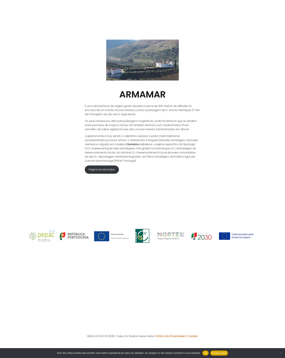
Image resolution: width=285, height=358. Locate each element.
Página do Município (102, 169)
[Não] (281, 353)
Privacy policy (219, 353)
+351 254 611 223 (168, 308)
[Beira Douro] (27, 15)
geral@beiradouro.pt (166, 319)
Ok (205, 353)
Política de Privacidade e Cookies (176, 336)
